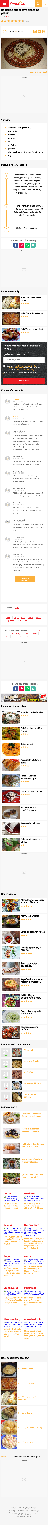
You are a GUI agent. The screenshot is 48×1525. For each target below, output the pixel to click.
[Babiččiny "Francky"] (9, 1412)
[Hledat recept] (38, 3)
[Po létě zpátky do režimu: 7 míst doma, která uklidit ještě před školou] (34, 1198)
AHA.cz (7, 1193)
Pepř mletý (16, 634)
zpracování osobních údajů (25, 370)
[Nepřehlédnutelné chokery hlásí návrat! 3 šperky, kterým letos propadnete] (14, 1262)
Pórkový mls (28, 1050)
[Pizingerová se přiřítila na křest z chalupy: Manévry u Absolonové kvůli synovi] (34, 1261)
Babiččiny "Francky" (26, 1413)
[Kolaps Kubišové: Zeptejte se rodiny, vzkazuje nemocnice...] (14, 1198)
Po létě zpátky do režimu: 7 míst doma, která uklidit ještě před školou (34, 1205)
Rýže (17, 608)
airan (7, 16)
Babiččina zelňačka (26, 1369)
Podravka (25, 634)
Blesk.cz (28, 1256)
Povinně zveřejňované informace (28, 1515)
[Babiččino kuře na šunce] (9, 1383)
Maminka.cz (30, 1288)
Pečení (38, 618)
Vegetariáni (10, 621)
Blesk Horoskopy (12, 1319)
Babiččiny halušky (25, 1442)
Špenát (14, 637)
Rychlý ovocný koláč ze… (33, 1094)
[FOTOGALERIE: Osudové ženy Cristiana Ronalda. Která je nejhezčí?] (14, 1293)
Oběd (23, 618)
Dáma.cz (8, 1225)
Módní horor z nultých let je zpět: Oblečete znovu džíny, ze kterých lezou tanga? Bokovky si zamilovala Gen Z (34, 1243)
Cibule (37, 631)
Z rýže (16, 618)
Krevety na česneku (31, 1072)
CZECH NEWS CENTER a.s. (28, 1507)
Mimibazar (29, 1193)
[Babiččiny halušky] (9, 1442)
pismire (15, 417)
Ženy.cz (7, 1256)
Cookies (14, 1513)
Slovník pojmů (22, 621)
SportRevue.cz (11, 1288)
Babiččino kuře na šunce (28, 1383)
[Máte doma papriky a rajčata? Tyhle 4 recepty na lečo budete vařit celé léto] (34, 1293)
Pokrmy (8, 618)
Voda (26, 637)
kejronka (16, 399)
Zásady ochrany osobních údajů (22, 373)
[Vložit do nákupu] (39, 31)
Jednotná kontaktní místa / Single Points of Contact (23, 1514)
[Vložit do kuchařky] (35, 31)
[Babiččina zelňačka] (9, 1368)
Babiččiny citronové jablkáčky (30, 1428)
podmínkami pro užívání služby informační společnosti (22, 367)
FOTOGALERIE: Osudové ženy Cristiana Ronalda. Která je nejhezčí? (13, 1300)
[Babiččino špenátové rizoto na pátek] (24, 68)
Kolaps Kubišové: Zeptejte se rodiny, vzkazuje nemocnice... (12, 1205)
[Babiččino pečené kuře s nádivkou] (9, 1398)
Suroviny (5, 120)
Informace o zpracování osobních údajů (28, 1512)
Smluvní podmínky (8, 373)
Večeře (30, 618)
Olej (7, 634)
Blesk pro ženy (31, 1225)
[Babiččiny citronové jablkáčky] (9, 1427)
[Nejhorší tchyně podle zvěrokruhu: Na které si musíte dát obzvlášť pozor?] (14, 1324)
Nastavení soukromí (24, 1513)
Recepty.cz (5, 1457)
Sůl (21, 637)
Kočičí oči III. (28, 1061)
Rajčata (34, 634)
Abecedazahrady (32, 1319)
